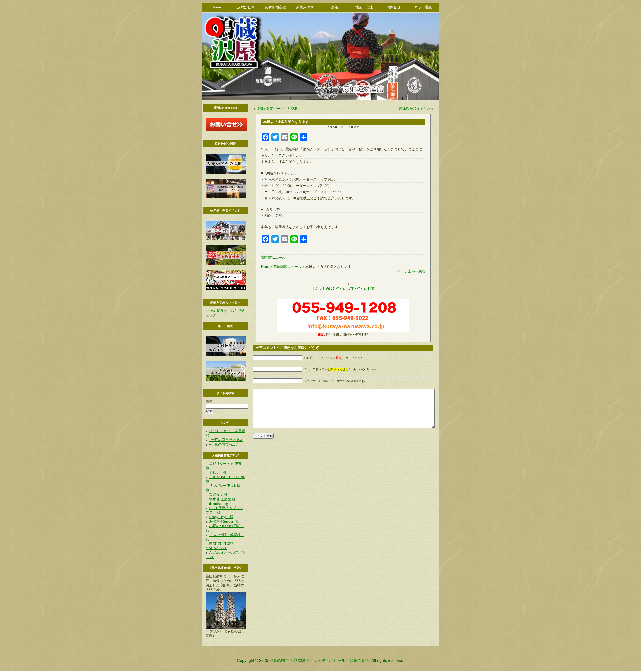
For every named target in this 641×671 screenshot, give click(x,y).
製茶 (334, 7)
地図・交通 (364, 7)
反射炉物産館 (275, 7)
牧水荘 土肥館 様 (222, 499)
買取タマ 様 (218, 495)
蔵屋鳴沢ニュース (273, 257)
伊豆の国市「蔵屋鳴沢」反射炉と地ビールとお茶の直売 (319, 660)
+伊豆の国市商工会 (224, 444)
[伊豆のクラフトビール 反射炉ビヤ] (226, 172)
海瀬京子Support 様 (224, 521)
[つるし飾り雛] (226, 289)
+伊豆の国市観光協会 (226, 440)
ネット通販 (423, 7)
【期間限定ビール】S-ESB (276, 109)
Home (216, 7)
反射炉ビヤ (246, 7)
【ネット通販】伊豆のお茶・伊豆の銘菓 (343, 289)
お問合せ (394, 7)
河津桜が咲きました (414, 109)
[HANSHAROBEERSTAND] (226, 197)
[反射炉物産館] (226, 239)
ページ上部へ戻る (411, 271)
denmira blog (218, 504)
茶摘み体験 (305, 7)
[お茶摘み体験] (226, 264)
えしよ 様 (218, 473)
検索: (210, 401)
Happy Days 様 (221, 517)
